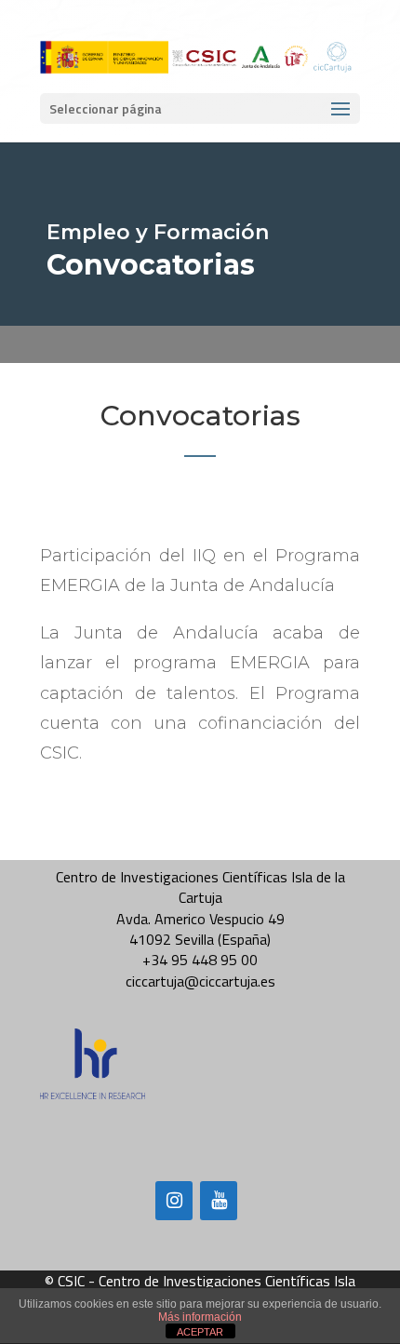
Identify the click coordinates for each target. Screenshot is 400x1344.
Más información (200, 1317)
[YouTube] (218, 1200)
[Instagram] (174, 1200)
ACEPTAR (200, 1331)
